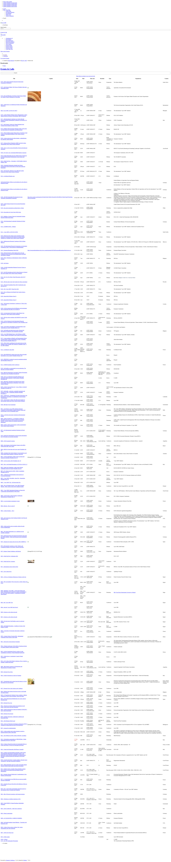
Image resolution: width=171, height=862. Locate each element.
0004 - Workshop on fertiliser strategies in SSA (11, 799)
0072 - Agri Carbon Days (6, 571)
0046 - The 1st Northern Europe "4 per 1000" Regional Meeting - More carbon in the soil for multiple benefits (12, 486)
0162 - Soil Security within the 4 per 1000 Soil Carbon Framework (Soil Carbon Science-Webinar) (12, 171)
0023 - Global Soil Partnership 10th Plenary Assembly (12, 749)
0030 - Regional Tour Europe (7, 713)
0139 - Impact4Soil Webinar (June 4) (8, 299)
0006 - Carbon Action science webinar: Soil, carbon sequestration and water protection (12, 828)
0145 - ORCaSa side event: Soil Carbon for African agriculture (14, 281)
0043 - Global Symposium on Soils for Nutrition (11, 675)
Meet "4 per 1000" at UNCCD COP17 (9, 110)
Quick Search (3, 27)
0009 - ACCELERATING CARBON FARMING (11, 818)
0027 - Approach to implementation (8, 728)
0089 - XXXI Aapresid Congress (8, 441)
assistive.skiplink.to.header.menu (10, 4)
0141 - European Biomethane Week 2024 (9, 250)
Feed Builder (8, 13)
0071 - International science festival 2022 (9, 566)
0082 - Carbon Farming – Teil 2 (7, 510)
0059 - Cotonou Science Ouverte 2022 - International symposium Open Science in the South (12, 637)
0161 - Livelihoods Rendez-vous (8, 176)
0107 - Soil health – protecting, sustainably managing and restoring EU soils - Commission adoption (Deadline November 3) (13, 392)
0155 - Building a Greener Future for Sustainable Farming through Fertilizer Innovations (13, 217)
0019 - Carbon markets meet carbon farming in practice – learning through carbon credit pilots (13, 732)
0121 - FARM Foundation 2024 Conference (10, 364)
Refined (25, 860)
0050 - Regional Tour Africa (7, 671)
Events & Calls (4, 32)
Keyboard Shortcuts (10, 12)
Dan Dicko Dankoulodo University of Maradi (125, 592)
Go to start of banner (5, 58)
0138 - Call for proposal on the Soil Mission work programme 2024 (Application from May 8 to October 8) (14, 309)
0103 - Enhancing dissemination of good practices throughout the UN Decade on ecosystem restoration (14, 436)
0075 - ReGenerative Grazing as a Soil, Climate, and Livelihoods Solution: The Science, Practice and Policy (12, 546)
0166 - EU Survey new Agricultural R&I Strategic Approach (13, 152)
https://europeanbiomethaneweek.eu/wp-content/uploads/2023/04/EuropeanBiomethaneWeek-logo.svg (49, 250)
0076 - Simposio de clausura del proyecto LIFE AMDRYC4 (13, 541)
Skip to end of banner (5, 51)
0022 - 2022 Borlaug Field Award (8, 720)
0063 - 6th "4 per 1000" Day (7, 602)
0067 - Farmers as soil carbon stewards (9, 617)
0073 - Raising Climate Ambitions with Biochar (11, 551)
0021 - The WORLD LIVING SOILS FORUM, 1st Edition (13, 735)
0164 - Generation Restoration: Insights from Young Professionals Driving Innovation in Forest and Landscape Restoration (13, 166)
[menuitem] (9, 38)
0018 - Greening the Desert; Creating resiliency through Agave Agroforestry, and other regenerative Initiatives (14, 760)
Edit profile (3, 34)
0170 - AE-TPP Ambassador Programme (9, 840)
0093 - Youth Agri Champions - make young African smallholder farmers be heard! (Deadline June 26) (12, 468)
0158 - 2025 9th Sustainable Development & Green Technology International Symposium (11, 197)
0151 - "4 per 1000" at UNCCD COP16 (9, 232)
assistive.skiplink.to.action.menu (10, 5)
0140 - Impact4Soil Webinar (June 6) (8, 296)
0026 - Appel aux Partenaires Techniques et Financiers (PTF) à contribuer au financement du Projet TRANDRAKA (14, 724)
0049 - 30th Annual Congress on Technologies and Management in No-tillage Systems (11, 667)
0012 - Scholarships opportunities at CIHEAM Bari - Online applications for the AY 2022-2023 (13, 740)
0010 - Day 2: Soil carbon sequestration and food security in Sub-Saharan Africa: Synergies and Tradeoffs (13, 789)
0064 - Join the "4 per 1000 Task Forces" (9, 607)
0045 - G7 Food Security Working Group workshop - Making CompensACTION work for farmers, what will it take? (14, 696)
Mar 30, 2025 (24, 60)
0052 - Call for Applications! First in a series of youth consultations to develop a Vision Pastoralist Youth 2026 (12, 652)
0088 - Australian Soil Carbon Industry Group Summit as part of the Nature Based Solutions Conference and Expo (14, 453)
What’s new (8, 14)
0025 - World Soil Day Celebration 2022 (9, 556)
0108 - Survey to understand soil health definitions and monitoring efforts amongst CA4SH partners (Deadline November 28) (12, 378)
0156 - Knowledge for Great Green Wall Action (11, 212)
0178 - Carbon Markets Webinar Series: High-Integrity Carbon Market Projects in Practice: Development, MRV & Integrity (14, 115)
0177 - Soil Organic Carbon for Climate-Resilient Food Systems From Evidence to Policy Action (12, 125)
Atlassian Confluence (10, 860)
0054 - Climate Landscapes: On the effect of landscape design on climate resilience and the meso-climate (14, 646)
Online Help (8, 11)
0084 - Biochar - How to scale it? (8, 506)
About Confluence (10, 15)
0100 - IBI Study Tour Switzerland (8, 404)
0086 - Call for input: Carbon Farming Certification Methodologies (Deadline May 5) (11, 496)
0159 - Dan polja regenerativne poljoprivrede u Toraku (12, 208)
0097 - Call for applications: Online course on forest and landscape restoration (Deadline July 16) (12, 457)
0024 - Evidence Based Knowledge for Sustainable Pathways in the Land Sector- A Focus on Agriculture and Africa (14, 744)
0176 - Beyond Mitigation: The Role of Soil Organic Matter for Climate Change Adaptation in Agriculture (13, 96)
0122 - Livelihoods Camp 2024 (7, 349)
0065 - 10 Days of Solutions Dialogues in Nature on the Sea (13, 577)
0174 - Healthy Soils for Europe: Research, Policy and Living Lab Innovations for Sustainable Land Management (14, 129)
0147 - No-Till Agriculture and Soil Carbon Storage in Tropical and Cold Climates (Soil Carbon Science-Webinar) (14, 273)
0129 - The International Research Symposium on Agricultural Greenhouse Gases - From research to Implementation (14, 247)
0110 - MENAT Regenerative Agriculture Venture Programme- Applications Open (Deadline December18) (14, 373)
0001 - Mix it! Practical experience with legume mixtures (13, 794)
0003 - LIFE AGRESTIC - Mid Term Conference (11, 808)
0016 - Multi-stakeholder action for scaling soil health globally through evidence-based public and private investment (14, 765)
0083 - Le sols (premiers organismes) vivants (10, 501)
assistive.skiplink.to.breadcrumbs (10, 2)
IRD (115, 592)
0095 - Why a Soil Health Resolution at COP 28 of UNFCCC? (14, 464)
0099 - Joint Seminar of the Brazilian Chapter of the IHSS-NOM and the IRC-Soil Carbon (13, 446)
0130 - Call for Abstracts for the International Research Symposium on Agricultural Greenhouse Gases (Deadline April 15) (14, 322)
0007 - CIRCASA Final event (7, 832)
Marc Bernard (11, 60)
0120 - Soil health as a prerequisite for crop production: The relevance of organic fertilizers (13, 369)
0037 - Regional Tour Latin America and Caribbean (12, 688)
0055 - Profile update (5, 836)
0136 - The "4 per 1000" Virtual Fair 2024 (10, 289)
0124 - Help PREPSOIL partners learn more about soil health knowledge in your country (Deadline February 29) (14, 355)
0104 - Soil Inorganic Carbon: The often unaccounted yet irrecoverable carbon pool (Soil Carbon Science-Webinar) (13, 400)
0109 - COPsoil (4, 839)
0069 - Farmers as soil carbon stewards (9, 612)
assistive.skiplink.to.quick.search (10, 6)
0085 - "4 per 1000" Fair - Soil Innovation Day (11, 482)
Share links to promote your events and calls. (85, 76)
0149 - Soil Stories (5, 263)
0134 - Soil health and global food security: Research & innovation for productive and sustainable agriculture (12, 331)
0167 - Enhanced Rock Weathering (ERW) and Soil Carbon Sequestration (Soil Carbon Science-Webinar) (13, 144)
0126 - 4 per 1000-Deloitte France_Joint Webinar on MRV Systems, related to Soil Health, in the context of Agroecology (14, 335)
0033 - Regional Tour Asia (6, 702)
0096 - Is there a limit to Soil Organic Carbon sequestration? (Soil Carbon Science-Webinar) (13, 425)
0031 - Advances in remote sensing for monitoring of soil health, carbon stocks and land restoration (13, 706)
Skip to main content (7, 1)
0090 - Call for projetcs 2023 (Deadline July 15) (11, 460)
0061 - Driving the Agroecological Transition (10, 641)
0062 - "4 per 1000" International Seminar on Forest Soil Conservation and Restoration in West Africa (13, 491)
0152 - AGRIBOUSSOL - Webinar (8, 226)
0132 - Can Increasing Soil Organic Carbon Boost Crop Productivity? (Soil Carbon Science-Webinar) (12, 314)
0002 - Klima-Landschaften (6, 813)
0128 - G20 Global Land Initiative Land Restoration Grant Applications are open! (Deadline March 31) (13, 327)
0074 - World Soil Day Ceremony (8, 561)
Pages (4, 65)
